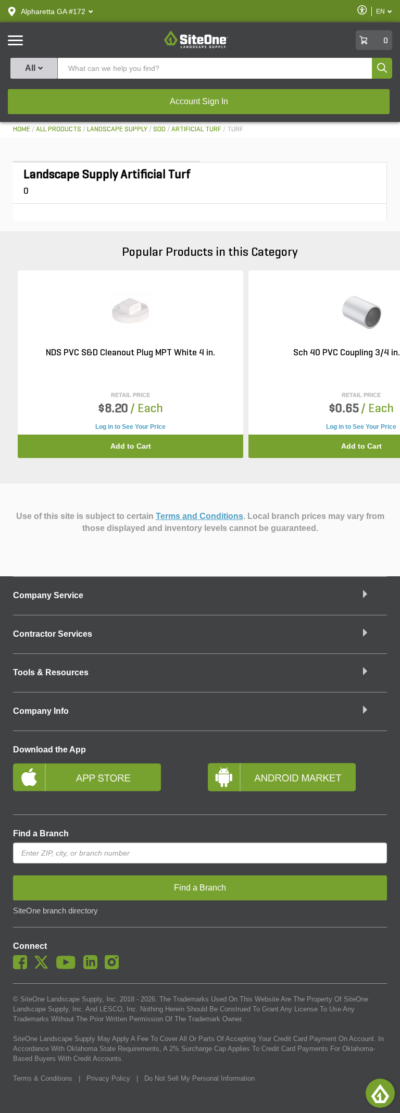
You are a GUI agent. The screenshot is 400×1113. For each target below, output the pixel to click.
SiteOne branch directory (55, 911)
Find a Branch (41, 833)
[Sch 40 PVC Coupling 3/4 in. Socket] (361, 312)
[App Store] (102, 782)
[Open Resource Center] (380, 1093)
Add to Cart (130, 446)
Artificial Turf (196, 129)
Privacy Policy (108, 1078)
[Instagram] (114, 966)
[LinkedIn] (93, 966)
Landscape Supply (117, 129)
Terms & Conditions (42, 1078)
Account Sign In (199, 101)
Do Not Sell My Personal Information (199, 1078)
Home (21, 129)
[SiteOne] (196, 46)
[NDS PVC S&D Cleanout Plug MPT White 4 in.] (131, 312)
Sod (159, 129)
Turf (235, 129)
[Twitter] (44, 966)
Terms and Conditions (199, 516)
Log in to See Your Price (130, 426)
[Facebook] (22, 966)
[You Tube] (68, 966)
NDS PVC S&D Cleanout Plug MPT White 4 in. (130, 353)
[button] (53, 11)
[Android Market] (297, 782)
